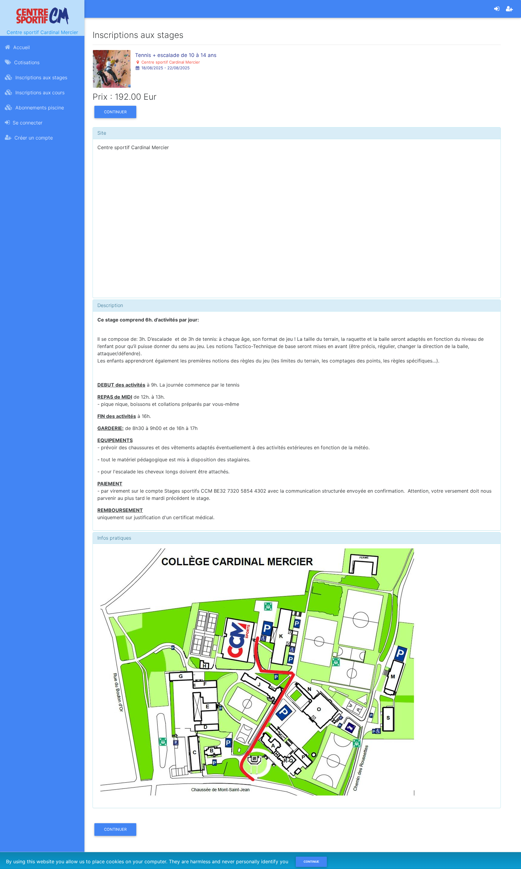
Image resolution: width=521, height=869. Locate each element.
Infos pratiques (114, 538)
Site (101, 133)
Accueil (21, 47)
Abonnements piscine (39, 108)
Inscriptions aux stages (40, 77)
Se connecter (27, 123)
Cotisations (26, 62)
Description (110, 305)
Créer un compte (33, 138)
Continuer (115, 112)
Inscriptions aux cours (39, 92)
